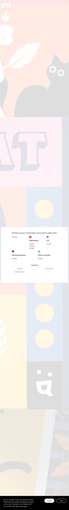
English (49, 244)
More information (21, 506)
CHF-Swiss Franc (20, 272)
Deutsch (31, 248)
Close (61, 501)
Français (32, 246)
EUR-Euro (20, 269)
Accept (49, 501)
